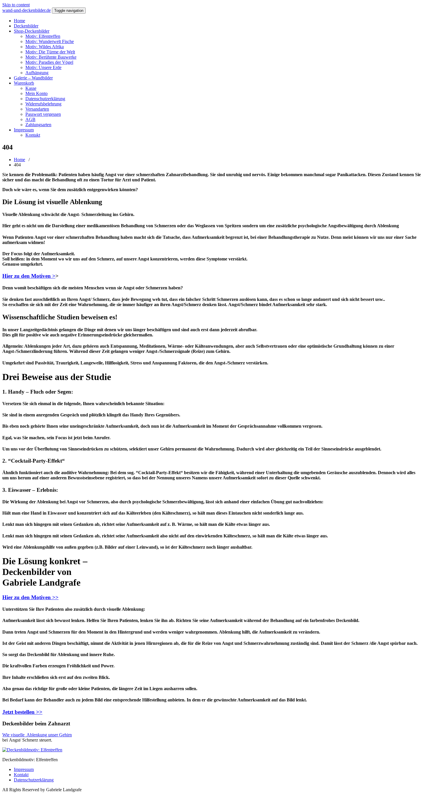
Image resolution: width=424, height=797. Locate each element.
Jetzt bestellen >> (22, 712)
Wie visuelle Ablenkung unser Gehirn (37, 734)
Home (19, 20)
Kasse (30, 88)
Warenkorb (24, 83)
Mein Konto (36, 93)
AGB (30, 119)
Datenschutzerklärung (45, 98)
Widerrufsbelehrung (43, 103)
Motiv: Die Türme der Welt (50, 51)
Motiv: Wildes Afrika (44, 46)
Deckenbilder (26, 25)
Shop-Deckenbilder (31, 31)
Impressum (24, 129)
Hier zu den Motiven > (28, 276)
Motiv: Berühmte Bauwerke (50, 57)
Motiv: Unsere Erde (43, 67)
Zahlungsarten (38, 124)
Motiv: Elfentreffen (42, 36)
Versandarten (37, 109)
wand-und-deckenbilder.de (26, 10)
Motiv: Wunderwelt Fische (49, 41)
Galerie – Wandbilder (33, 77)
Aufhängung (36, 72)
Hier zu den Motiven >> (30, 597)
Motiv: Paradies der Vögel (49, 62)
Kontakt (32, 135)
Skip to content (16, 4)
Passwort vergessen (43, 114)
